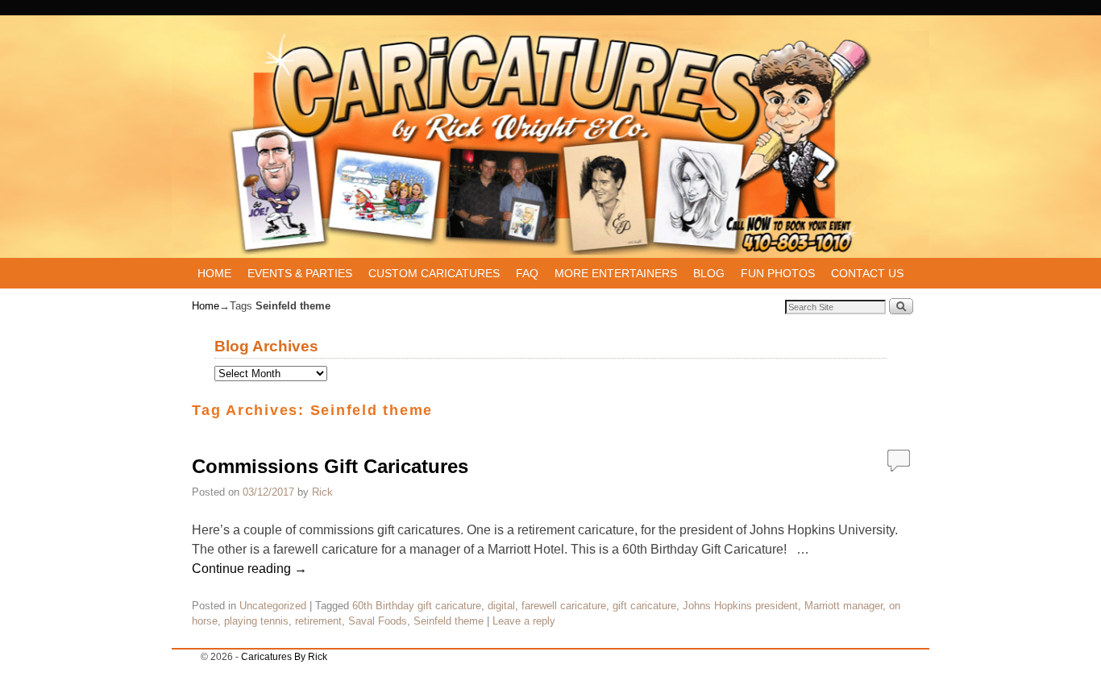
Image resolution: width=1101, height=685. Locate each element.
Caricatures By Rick (284, 656)
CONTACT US (867, 273)
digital (501, 606)
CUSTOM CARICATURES (434, 273)
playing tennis (256, 621)
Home (205, 306)
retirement (318, 621)
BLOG (709, 273)
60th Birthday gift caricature (416, 606)
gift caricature (644, 606)
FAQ (527, 273)
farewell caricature (563, 606)
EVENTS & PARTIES (299, 273)
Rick (322, 492)
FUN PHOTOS (778, 273)
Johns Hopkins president (740, 606)
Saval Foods (377, 621)
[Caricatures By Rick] (550, 144)
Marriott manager (843, 606)
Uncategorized (272, 606)
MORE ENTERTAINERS (616, 273)
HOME (214, 273)
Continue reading (249, 568)
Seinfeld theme (448, 621)
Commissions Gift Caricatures (330, 466)
